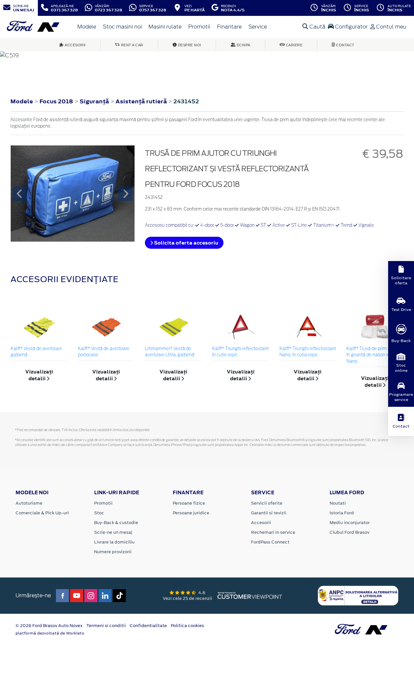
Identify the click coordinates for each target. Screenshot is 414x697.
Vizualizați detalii (39, 375)
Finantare (229, 27)
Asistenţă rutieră (141, 101)
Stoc (99, 513)
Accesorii (261, 523)
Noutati (338, 503)
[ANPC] (358, 595)
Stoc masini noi (122, 27)
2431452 (186, 101)
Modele (86, 27)
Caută (316, 27)
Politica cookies (187, 626)
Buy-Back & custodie (116, 523)
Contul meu (390, 27)
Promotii (199, 27)
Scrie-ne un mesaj (113, 532)
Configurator (351, 27)
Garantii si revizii (268, 513)
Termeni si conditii (106, 626)
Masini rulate (164, 27)
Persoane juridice (191, 513)
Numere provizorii (113, 552)
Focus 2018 (56, 101)
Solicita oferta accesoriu (185, 242)
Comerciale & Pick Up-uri (42, 513)
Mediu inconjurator (350, 523)
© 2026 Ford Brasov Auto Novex (49, 626)
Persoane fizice (189, 503)
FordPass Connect (270, 542)
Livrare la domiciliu (114, 542)
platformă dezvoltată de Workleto (50, 633)
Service (257, 27)
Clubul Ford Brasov (349, 532)
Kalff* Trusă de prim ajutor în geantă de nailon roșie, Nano (372, 355)
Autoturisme (29, 503)
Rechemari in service (273, 532)
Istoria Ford (342, 513)
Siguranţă (95, 101)
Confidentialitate (148, 626)
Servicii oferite (266, 503)
